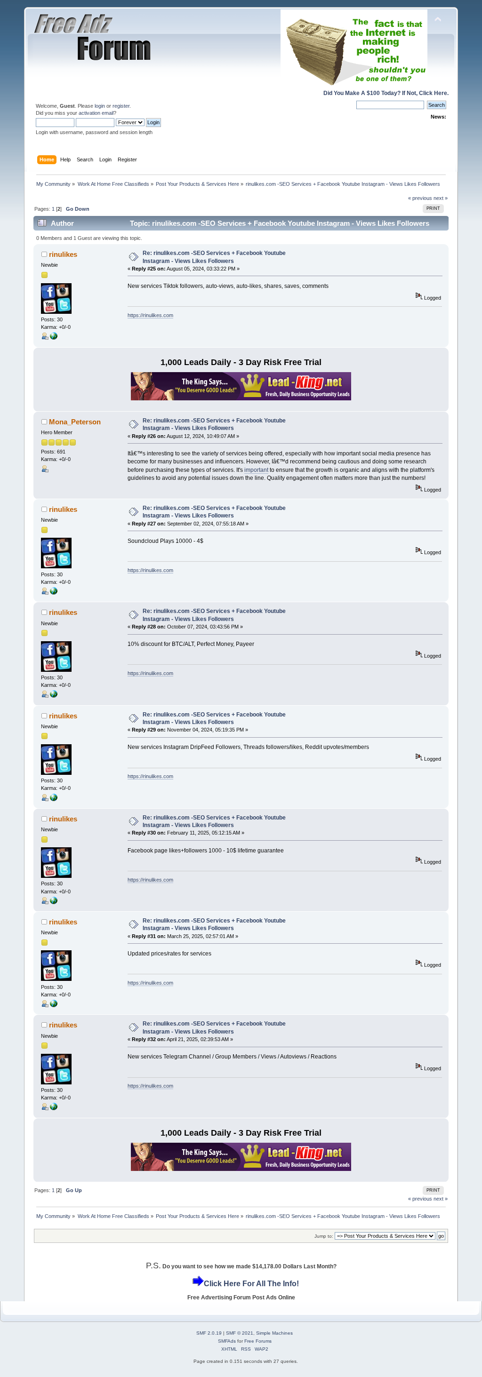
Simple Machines (274, 1333)
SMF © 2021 (239, 1333)
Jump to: (323, 1236)
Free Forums (258, 1341)
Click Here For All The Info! (251, 1284)
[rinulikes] (53, 338)
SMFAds (227, 1341)
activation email (96, 113)
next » (441, 198)
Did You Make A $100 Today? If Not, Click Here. (386, 93)
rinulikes (63, 254)
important (256, 470)
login (100, 106)
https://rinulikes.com (150, 315)
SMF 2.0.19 (209, 1333)
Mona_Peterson (75, 422)
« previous (420, 198)
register (120, 106)
